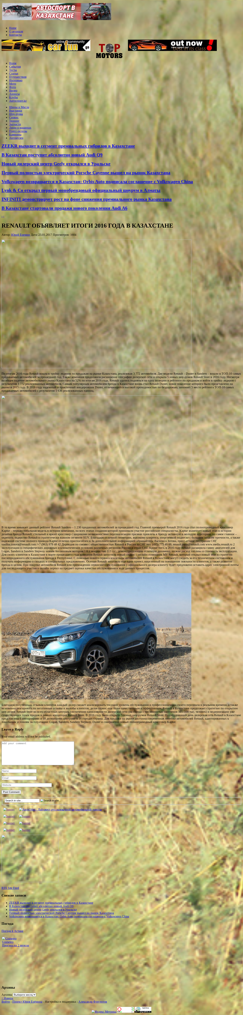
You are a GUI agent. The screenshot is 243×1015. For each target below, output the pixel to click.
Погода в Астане (12, 931)
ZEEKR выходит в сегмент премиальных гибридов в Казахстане (68, 145)
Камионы (15, 134)
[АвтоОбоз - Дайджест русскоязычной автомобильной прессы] (60, 809)
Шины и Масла (19, 107)
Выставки (15, 110)
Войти (6, 1001)
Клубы (13, 97)
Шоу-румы (16, 114)
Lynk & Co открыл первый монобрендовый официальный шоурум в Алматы (81, 190)
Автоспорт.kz (18, 100)
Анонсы (14, 94)
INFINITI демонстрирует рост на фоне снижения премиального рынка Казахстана (87, 199)
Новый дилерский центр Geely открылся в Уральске (56, 163)
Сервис (14, 117)
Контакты (15, 34)
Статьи (13, 73)
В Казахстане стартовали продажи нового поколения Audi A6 (64, 208)
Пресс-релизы (18, 131)
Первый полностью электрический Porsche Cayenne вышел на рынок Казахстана (86, 172)
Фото (12, 87)
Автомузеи (16, 137)
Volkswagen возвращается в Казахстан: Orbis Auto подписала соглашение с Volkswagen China (97, 181)
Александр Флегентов (92, 1001)
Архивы (7, 994)
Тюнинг (14, 120)
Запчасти (15, 124)
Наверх (7, 998)
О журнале (16, 31)
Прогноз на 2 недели (15, 945)
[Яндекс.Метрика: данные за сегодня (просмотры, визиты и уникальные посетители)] (104, 1011)
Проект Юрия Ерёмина (27, 1001)
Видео (13, 90)
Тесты (13, 70)
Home (13, 28)
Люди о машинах (20, 127)
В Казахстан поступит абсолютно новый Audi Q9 (52, 154)
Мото (12, 83)
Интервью (15, 80)
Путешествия (17, 76)
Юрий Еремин (20, 234)
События (15, 66)
